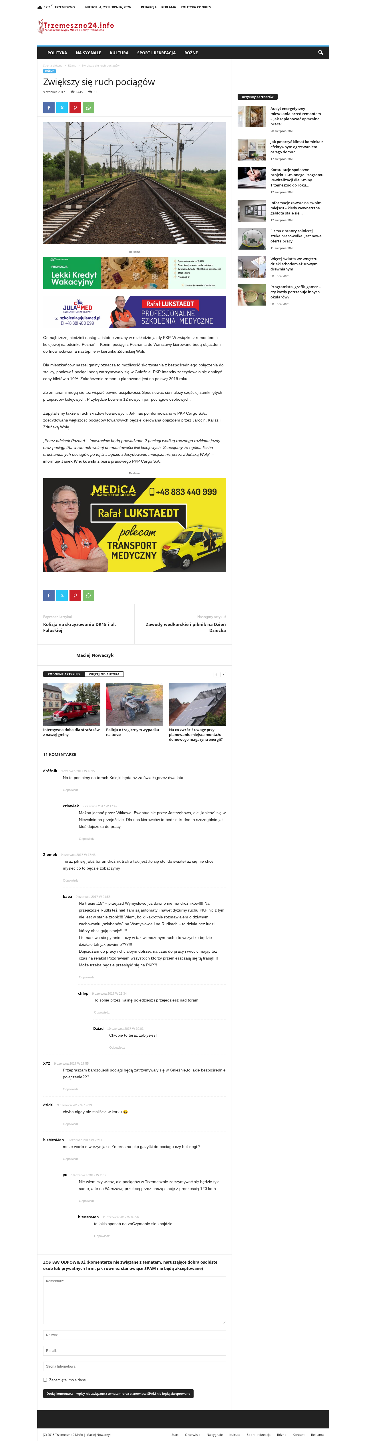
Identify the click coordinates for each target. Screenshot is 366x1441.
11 (96, 92)
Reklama (168, 7)
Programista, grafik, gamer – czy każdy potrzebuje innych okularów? (295, 292)
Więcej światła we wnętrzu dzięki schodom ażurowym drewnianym (293, 264)
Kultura (119, 52)
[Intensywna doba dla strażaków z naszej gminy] (71, 704)
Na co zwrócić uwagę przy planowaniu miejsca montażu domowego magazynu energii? (196, 734)
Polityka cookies (196, 7)
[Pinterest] (75, 107)
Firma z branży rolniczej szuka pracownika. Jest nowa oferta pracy (296, 236)
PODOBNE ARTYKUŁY (64, 674)
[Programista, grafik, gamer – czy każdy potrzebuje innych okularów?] (252, 295)
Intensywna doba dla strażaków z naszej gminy (71, 732)
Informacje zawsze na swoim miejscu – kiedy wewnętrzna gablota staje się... (295, 208)
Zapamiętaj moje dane (67, 1380)
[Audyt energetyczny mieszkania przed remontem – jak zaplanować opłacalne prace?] (252, 116)
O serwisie (192, 1434)
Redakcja (149, 7)
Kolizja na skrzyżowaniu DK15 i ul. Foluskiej (79, 627)
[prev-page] (216, 674)
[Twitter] (62, 107)
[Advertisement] (280, 408)
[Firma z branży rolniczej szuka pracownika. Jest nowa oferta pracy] (252, 239)
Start (175, 1434)
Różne (191, 52)
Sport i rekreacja (156, 52)
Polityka (57, 52)
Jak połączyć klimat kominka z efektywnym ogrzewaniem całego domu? (296, 146)
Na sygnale (88, 52)
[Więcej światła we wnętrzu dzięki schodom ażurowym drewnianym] (252, 267)
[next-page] (223, 674)
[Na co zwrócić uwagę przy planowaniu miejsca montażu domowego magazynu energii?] (197, 704)
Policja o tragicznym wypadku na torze (132, 732)
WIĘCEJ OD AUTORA (104, 674)
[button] (320, 53)
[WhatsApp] (88, 107)
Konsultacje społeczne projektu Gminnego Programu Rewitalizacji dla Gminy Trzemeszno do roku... (296, 177)
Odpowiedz (71, 790)
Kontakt (299, 1434)
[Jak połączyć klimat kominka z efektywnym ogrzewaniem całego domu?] (252, 149)
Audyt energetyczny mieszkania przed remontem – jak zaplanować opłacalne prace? (295, 116)
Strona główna (53, 65)
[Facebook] (49, 107)
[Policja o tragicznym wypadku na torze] (134, 704)
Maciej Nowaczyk (95, 655)
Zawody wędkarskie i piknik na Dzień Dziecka (186, 627)
